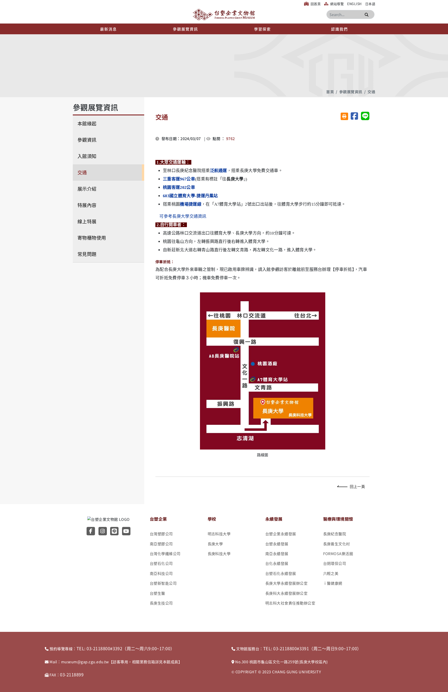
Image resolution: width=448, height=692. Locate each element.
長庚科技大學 (219, 553)
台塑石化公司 (161, 563)
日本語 (370, 3)
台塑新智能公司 (163, 583)
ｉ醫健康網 (332, 583)
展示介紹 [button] (87, 188)
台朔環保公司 (334, 563)
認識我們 (339, 29)
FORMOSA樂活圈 (338, 553)
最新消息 (108, 29)
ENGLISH (354, 3)
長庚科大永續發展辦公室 (286, 593)
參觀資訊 (87, 139)
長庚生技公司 (161, 603)
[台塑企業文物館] (224, 14)
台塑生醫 (157, 593)
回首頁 (315, 3)
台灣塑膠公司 (161, 534)
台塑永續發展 (276, 544)
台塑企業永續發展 (280, 534)
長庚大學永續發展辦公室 (286, 583)
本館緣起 (87, 123)
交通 (371, 91)
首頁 (330, 91)
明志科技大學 (219, 534)
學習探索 (262, 29)
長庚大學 (215, 544)
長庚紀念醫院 (334, 534)
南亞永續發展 (276, 553)
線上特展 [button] (87, 221)
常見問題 (87, 254)
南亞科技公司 (161, 573)
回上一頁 (357, 486)
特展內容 (87, 205)
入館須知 (87, 156)
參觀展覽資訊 (185, 29)
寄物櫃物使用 (91, 237)
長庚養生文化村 (336, 544)
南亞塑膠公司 (161, 544)
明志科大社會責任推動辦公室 (290, 603)
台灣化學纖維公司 (165, 553)
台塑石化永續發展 (280, 573)
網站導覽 (336, 3)
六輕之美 (331, 573)
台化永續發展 (276, 563)
